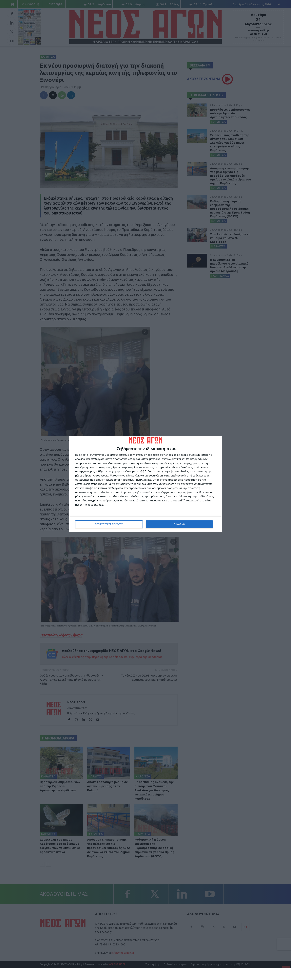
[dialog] (145, 484)
